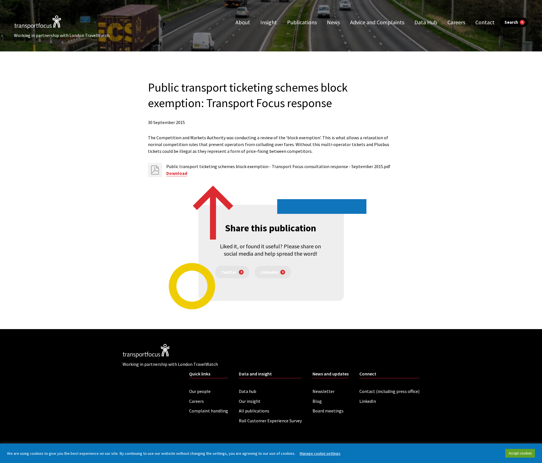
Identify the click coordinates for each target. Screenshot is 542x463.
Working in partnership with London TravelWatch (62, 35)
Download (176, 173)
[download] (155, 170)
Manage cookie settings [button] (320, 453)
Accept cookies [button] (520, 453)
